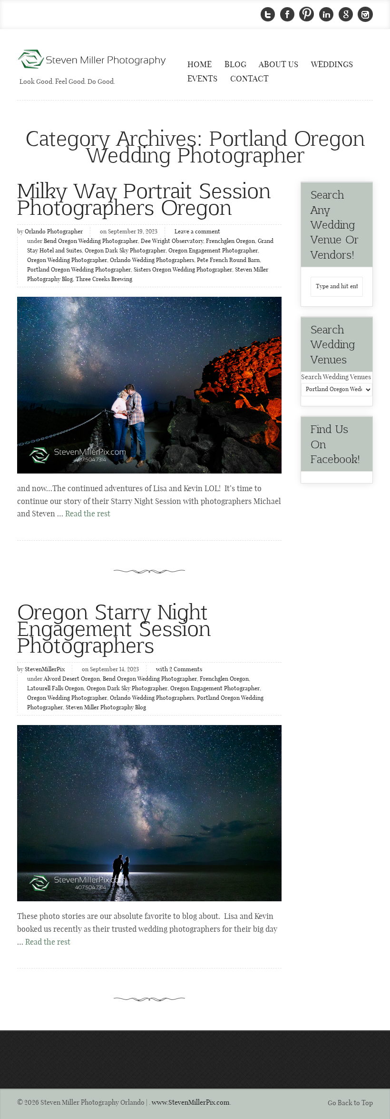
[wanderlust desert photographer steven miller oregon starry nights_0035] (149, 385)
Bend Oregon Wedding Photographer (91, 241)
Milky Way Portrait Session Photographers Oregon (144, 198)
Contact (249, 79)
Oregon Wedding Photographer (67, 260)
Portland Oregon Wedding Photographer (79, 270)
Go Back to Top (350, 1103)
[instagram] (365, 14)
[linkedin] (326, 14)
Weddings (332, 65)
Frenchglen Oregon (230, 241)
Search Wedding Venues (336, 377)
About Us (278, 65)
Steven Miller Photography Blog (106, 708)
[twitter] (267, 14)
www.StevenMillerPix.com (191, 1103)
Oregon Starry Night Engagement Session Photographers (114, 627)
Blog (235, 65)
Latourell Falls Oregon (55, 689)
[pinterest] (306, 14)
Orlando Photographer (54, 232)
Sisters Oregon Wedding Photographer (183, 270)
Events (202, 79)
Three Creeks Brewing (104, 279)
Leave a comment (197, 232)
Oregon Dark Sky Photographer (125, 251)
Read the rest (87, 514)
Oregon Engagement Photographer (213, 251)
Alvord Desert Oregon (72, 679)
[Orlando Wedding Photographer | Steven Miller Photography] (92, 60)
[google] (345, 14)
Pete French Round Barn (228, 260)
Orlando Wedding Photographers (152, 260)
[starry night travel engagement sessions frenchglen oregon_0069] (149, 813)
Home (199, 65)
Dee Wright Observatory (172, 241)
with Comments (179, 669)
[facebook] (287, 14)
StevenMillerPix (45, 669)
